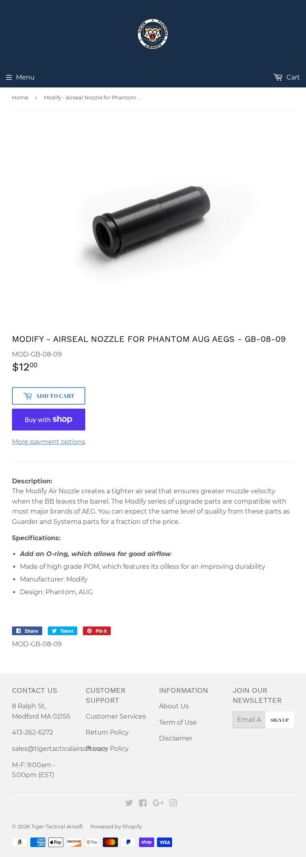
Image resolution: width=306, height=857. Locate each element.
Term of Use (178, 722)
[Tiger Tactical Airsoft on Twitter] (129, 804)
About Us (174, 706)
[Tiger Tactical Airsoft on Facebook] (143, 804)
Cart (292, 77)
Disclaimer (175, 738)
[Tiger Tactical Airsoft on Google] (158, 804)
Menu (25, 77)
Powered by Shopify (116, 826)
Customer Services (116, 716)
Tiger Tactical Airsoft (57, 826)
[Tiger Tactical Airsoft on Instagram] (173, 804)
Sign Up (280, 720)
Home (20, 97)
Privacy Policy (107, 748)
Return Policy (107, 732)
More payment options (48, 442)
